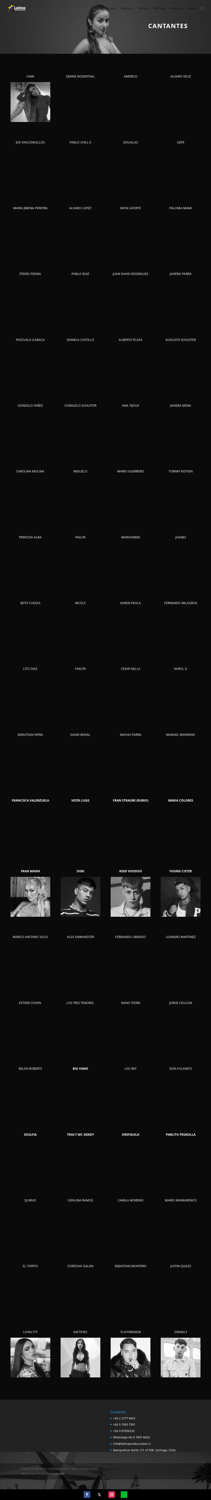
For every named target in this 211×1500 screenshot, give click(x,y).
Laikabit (58, 1474)
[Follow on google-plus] (124, 1494)
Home (112, 8)
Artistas (143, 8)
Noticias (159, 8)
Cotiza (191, 8)
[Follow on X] (99, 1494)
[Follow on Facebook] (87, 1494)
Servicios (127, 8)
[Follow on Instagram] (111, 1494)
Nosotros (176, 8)
